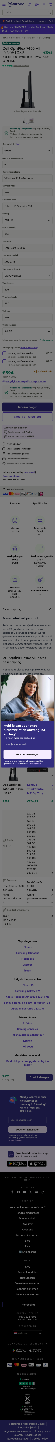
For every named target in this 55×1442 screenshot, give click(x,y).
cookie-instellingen (15, 721)
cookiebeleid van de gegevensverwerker (26, 734)
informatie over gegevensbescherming (25, 727)
